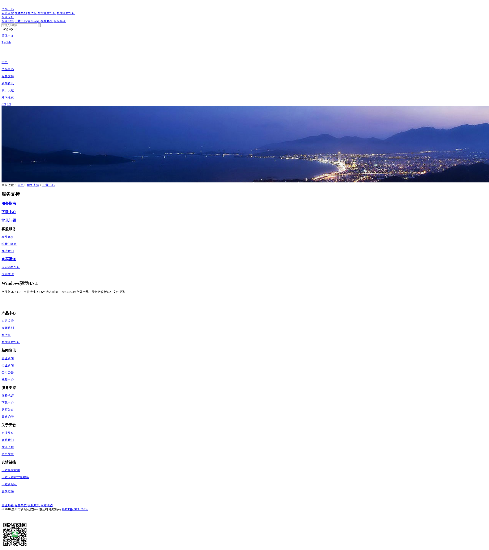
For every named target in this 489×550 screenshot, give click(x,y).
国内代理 (8, 274)
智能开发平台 (46, 13)
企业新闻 (8, 358)
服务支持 (8, 17)
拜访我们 (8, 251)
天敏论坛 (8, 416)
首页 (5, 62)
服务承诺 (8, 395)
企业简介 (8, 433)
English (6, 42)
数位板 (32, 13)
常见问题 (34, 21)
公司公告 (8, 372)
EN (9, 104)
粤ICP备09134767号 (75, 509)
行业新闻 (8, 365)
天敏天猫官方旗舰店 (15, 477)
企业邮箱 (8, 505)
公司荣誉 (8, 454)
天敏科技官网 (11, 470)
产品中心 (8, 9)
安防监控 (8, 13)
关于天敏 (8, 90)
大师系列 (21, 13)
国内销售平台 (11, 267)
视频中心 (8, 379)
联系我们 (8, 440)
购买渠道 (59, 21)
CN (4, 104)
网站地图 (46, 505)
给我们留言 (9, 244)
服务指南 (8, 21)
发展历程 (8, 447)
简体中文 (8, 35)
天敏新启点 (9, 484)
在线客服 (46, 21)
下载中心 (21, 21)
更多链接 (8, 491)
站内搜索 (8, 97)
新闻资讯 (8, 83)
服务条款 (21, 505)
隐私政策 (34, 505)
